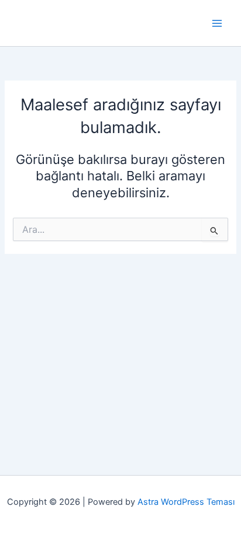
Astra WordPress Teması (186, 502)
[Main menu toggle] (217, 23)
